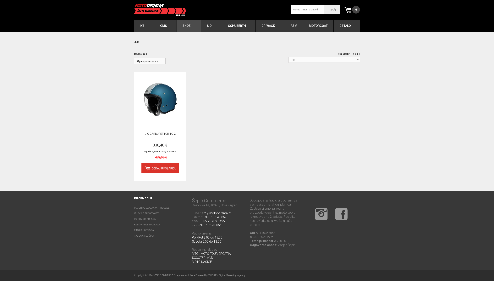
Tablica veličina (144, 235)
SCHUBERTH (237, 26)
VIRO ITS (212, 275)
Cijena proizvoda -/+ (148, 61)
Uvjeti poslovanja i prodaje (151, 208)
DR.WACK (268, 26)
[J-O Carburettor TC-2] (160, 99)
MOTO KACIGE (202, 262)
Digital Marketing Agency (232, 275)
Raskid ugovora (144, 230)
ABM (294, 26)
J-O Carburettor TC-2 (160, 133)
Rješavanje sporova (147, 224)
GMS (163, 26)
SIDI (209, 26)
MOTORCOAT (318, 26)
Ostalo (345, 26)
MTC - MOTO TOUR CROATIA (211, 254)
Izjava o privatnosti (146, 213)
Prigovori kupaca (145, 219)
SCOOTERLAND (202, 258)
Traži (332, 9)
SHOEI (187, 26)
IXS (142, 26)
